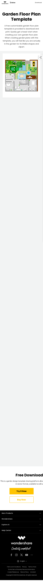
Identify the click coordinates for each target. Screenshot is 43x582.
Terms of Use (32, 567)
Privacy (24, 567)
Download (38, 2)
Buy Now (21, 499)
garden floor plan (30, 35)
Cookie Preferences (13, 572)
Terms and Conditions (14, 567)
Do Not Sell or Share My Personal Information (21, 569)
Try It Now (21, 491)
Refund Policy (24, 572)
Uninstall (33, 572)
